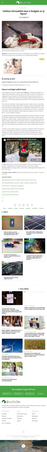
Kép (2, 200)
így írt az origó (26, 85)
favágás (16, 208)
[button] (2, 2)
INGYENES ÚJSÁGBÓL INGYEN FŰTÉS (10, 194)
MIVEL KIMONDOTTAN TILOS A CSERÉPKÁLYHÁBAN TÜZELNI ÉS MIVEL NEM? (19, 180)
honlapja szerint (16, 82)
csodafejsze (10, 208)
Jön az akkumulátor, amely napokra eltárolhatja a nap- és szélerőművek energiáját (34, 233)
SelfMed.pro (25, 436)
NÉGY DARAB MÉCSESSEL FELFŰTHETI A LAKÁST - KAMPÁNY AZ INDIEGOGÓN (19, 183)
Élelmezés (23, 8)
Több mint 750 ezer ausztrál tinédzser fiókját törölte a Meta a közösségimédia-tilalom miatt (11, 233)
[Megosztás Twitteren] (15, 205)
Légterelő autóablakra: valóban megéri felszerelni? (11, 278)
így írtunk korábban (6, 169)
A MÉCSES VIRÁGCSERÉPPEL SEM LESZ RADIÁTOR (13, 189)
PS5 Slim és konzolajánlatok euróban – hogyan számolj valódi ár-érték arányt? (12, 256)
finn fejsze (21, 208)
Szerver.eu (34, 436)
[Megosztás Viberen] (32, 205)
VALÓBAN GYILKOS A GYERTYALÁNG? (10, 191)
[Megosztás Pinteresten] (27, 205)
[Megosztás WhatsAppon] (23, 205)
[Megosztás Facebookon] (19, 205)
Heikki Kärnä (34, 208)
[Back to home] (23, 2)
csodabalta (28, 208)
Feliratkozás (40, 393)
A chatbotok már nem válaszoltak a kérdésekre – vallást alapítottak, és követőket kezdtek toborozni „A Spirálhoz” (34, 257)
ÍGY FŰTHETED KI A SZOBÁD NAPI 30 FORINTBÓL (13, 186)
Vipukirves (41, 208)
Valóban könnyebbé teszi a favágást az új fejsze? (23, 12)
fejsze (4, 208)
